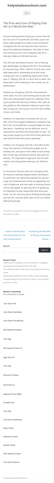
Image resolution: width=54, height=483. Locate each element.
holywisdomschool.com (27, 5)
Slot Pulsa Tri (9, 385)
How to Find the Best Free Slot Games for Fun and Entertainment (14, 235)
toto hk (42, 211)
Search (6, 246)
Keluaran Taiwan (11, 375)
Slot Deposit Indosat (12, 330)
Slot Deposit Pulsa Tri (12, 348)
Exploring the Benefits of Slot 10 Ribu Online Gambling (25, 276)
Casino (26, 211)
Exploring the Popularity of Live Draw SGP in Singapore (25, 262)
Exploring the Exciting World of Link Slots (20, 266)
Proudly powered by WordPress (15, 478)
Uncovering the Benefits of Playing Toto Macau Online (40, 235)
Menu (27, 13)
